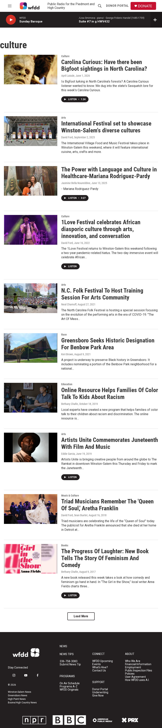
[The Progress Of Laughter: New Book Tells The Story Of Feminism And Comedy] (30, 559)
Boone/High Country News (22, 702)
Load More (81, 616)
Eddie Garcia (68, 453)
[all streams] (156, 20)
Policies (130, 673)
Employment (133, 667)
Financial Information (138, 664)
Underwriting (100, 692)
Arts (63, 117)
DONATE (145, 6)
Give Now (98, 695)
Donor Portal (117, 5)
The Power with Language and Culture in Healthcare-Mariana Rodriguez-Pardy (109, 173)
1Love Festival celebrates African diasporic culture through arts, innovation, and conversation (100, 229)
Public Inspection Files (138, 670)
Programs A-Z (68, 686)
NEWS (63, 646)
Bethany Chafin (69, 403)
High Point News (17, 699)
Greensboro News (17, 695)
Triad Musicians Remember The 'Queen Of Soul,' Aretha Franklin (107, 505)
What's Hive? (100, 667)
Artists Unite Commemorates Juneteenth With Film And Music (109, 443)
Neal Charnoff (68, 304)
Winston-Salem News (19, 692)
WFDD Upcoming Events (102, 663)
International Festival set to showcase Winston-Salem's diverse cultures (106, 127)
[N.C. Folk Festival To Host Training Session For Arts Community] (30, 298)
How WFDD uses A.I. (137, 680)
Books (64, 545)
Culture (65, 56)
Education (66, 384)
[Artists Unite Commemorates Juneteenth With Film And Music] (30, 447)
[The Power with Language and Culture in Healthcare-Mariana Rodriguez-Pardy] (30, 181)
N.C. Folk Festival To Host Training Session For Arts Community (102, 294)
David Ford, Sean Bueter (74, 515)
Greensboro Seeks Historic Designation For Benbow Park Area (107, 344)
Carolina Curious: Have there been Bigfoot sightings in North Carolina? (104, 65)
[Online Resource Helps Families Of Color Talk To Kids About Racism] (30, 397)
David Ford (67, 137)
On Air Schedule (70, 683)
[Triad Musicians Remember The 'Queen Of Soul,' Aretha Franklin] (30, 509)
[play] (11, 20)
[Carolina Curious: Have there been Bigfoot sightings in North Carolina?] (30, 69)
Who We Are (132, 661)
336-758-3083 (68, 661)
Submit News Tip (70, 664)
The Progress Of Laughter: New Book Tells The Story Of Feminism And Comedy (105, 558)
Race (64, 334)
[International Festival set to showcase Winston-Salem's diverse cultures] (30, 131)
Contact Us (99, 670)
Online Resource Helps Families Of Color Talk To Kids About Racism (109, 393)
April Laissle (67, 75)
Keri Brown (67, 354)
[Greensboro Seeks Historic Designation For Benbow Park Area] (30, 348)
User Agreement (135, 676)
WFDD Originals (69, 689)
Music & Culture (70, 495)
